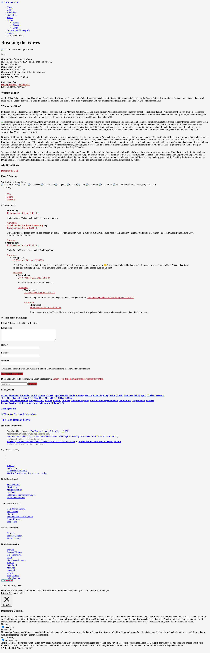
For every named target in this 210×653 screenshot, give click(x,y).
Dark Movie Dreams (16, 509)
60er (30, 398)
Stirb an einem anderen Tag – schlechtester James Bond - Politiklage (37, 436)
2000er (53, 398)
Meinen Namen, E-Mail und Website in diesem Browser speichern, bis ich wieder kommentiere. (47, 368)
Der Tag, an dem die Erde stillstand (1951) (50, 431)
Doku (34, 395)
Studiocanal (24, 84)
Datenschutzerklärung (17, 470)
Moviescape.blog (14, 490)
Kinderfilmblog (14, 519)
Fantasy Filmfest (14, 552)
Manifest (11, 567)
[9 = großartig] (106, 184)
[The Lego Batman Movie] (18, 414)
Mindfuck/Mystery (80, 400)
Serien (10, 17)
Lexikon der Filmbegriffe (18, 30)
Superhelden (138, 400)
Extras (10, 20)
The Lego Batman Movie (15, 419)
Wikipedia (12, 84)
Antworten (12, 223)
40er (19, 398)
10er (3, 398)
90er (9, 194)
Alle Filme (11, 12)
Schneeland (12, 522)
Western (160, 395)
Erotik (72, 395)
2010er (61, 398)
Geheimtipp (44, 403)
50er (25, 398)
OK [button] (86, 590)
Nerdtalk (11, 533)
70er (36, 398)
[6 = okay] (72, 184)
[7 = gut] (81, 184)
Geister (48, 400)
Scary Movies (13, 575)
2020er (68, 398)
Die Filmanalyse (14, 555)
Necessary (9, 627)
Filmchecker (12, 511)
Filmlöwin (11, 514)
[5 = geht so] (61, 184)
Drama (10, 197)
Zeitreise (150, 400)
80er (41, 398)
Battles (16, 22)
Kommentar (6, 328)
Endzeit (5, 400)
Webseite (5, 360)
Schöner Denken (14, 536)
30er (14, 398)
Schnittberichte (13, 578)
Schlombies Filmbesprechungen (21, 495)
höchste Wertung (9, 403)
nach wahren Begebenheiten (104, 400)
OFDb (10, 573)
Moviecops (12, 487)
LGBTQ (66, 400)
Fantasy (80, 395)
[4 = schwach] (48, 184)
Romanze (11, 199)
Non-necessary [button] (8, 637)
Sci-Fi (137, 395)
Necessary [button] (5, 624)
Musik (119, 395)
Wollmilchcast (13, 538)
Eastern (49, 395)
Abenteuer (14, 395)
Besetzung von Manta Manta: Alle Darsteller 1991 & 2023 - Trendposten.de (41, 441)
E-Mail (4, 352)
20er (9, 398)
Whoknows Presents (16, 497)
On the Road (125, 400)
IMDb (4, 84)
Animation (25, 395)
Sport (143, 395)
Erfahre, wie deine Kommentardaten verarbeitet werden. (78, 379)
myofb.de (11, 492)
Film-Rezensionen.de (16, 560)
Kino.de (10, 562)
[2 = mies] (23, 184)
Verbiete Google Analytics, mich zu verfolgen (27, 473)
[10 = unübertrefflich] (123, 184)
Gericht (57, 400)
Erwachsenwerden (19, 400)
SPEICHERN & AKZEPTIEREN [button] (16, 648)
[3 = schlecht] (34, 184)
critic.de (10, 549)
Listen (15, 28)
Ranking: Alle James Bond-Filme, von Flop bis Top (95, 436)
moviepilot (11, 570)
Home (9, 7)
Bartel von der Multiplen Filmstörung (25, 225)
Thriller (151, 395)
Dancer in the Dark (9, 171)
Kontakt (10, 33)
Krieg (105, 395)
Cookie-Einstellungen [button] (99, 590)
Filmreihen (12, 15)
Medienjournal (13, 484)
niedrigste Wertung (28, 403)
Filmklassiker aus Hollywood (20, 516)
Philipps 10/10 (57, 403)
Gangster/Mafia (36, 400)
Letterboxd (12, 565)
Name (4, 345)
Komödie (97, 395)
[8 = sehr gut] (92, 184)
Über (9, 10)
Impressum (12, 468)
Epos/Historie (61, 395)
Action (4, 395)
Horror (88, 395)
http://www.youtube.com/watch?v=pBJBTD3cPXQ (110, 297)
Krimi (112, 395)
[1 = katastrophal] (9, 184)
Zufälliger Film (8, 408)
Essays (16, 25)
